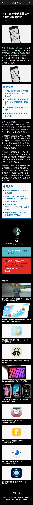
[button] (2, 3)
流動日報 (16, 2)
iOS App (5, 497)
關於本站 (25, 499)
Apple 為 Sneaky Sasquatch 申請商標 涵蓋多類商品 (17, 206)
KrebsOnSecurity (16, 48)
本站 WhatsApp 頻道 (15, 251)
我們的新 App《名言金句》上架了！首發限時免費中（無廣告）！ (16, 101)
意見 (13, 499)
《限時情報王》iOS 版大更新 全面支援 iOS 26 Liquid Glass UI (17, 93)
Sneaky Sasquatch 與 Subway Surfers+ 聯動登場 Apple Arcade (16, 198)
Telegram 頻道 (9, 268)
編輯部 (27, 497)
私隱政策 (18, 499)
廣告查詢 (8, 499)
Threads (7, 271)
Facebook (20, 268)
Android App (12, 497)
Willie (16, 241)
